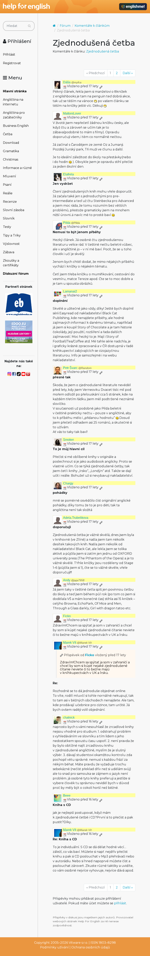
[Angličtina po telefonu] (18, 331)
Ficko (67, 616)
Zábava (8, 252)
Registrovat (12, 63)
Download (11, 143)
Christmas (10, 159)
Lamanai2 (70, 291)
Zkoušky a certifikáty (11, 263)
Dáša (72, 82)
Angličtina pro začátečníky (14, 115)
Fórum (65, 26)
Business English (16, 126)
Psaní (7, 185)
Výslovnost (11, 244)
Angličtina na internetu (13, 102)
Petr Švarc (77, 368)
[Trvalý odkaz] (100, 86)
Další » (128, 73)
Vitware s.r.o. (78, 942)
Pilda (71, 222)
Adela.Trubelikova (75, 517)
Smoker (68, 439)
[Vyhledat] (29, 25)
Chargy (68, 483)
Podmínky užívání (54, 947)
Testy (7, 227)
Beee (67, 795)
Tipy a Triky (12, 235)
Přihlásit (9, 54)
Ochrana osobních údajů (90, 947)
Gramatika (11, 151)
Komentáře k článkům (92, 26)
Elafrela (68, 174)
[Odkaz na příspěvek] (61, 655)
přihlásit (120, 903)
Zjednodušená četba (102, 51)
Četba (7, 134)
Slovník (9, 218)
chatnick (69, 717)
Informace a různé (17, 168)
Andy (73, 580)
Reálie (7, 193)
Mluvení (9, 176)
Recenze (10, 201)
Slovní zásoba (13, 210)
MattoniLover (72, 113)
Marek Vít (77, 642)
